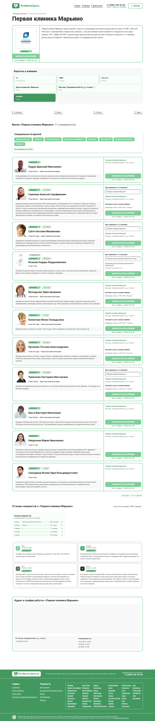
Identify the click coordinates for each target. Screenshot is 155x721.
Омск (110, 688)
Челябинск (137, 693)
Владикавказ (72, 703)
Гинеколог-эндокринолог (74, 139)
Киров (95, 691)
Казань (84, 703)
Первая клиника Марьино (115, 160)
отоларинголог (34, 255)
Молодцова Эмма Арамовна (44, 292)
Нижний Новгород (100, 706)
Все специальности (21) (23, 149)
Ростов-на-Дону (114, 698)
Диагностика (97, 6)
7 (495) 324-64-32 (22, 641)
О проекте (16, 687)
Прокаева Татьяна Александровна (48, 347)
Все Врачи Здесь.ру (28, 673)
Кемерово (97, 688)
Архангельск (72, 691)
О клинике (17, 112)
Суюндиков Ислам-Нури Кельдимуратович (53, 473)
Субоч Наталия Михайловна (44, 231)
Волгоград (86, 685)
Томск (124, 698)
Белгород (71, 698)
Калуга (95, 685)
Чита (134, 696)
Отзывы (98, 112)
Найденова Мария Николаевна (45, 440)
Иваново (85, 693)
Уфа (134, 685)
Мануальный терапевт (124, 139)
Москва (70, 685)
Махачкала (97, 701)
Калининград (87, 706)
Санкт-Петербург (74, 688)
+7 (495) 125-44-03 (116, 5)
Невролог (19, 144)
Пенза (110, 693)
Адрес (139, 112)
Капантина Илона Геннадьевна (46, 319)
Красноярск (97, 696)
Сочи (123, 691)
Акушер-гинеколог (23, 139)
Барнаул (70, 696)
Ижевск (85, 696)
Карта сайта (16, 694)
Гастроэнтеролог (53, 139)
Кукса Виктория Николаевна (44, 412)
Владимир (71, 706)
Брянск (70, 701)
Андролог (38, 139)
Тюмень (125, 703)
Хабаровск (136, 688)
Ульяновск (125, 706)
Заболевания (45, 697)
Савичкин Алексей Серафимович (47, 194)
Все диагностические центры (51, 691)
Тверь (124, 696)
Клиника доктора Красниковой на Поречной (119, 264)
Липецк (96, 698)
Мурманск (97, 703)
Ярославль (136, 698)
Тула (123, 701)
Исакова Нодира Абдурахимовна (47, 262)
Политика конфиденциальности (24, 697)
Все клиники (45, 687)
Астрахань (71, 693)
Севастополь (126, 685)
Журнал (43, 700)
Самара (111, 703)
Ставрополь (126, 693)
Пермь (110, 696)
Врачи (78, 6)
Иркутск (85, 698)
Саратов (111, 706)
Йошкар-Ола (86, 701)
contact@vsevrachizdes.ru (121, 718)
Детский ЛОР (106, 139)
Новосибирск (113, 685)
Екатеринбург (87, 691)
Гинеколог (92, 139)
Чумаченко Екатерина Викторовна (48, 377)
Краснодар (97, 693)
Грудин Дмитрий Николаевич (44, 166)
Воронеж (85, 688)
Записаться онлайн (26, 56)
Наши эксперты (18, 691)
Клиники (86, 6)
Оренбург (111, 691)
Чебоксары (137, 691)
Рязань (110, 701)
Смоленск (125, 688)
